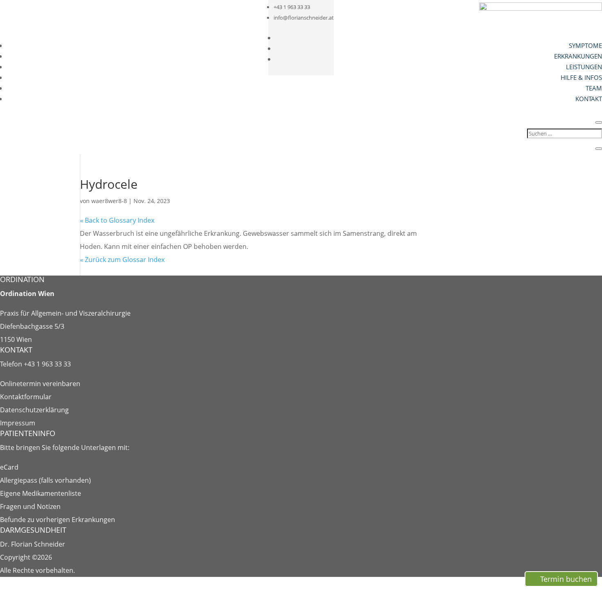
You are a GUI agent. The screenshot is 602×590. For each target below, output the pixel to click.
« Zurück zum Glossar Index (122, 259)
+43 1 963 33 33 (292, 7)
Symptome (585, 45)
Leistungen (584, 67)
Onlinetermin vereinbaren (40, 383)
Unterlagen (98, 447)
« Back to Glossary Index (117, 220)
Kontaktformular (26, 396)
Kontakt (588, 99)
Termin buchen (566, 579)
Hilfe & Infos (581, 77)
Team (594, 88)
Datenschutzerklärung (34, 409)
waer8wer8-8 (109, 201)
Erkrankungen (578, 56)
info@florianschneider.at (304, 17)
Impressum (17, 422)
